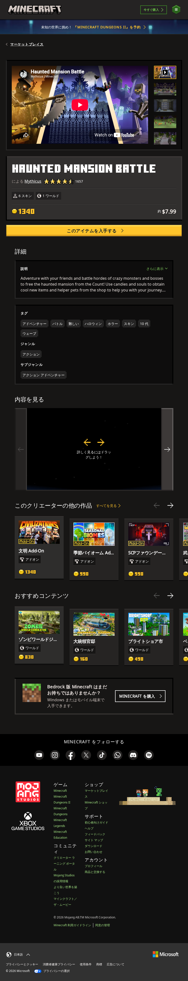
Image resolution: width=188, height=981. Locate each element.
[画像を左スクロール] (21, 449)
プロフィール (93, 866)
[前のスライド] (157, 505)
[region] (94, 449)
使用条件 (86, 964)
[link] (39, 755)
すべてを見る (106, 505)
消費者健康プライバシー (59, 964)
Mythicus (32, 181)
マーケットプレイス (27, 44)
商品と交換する (95, 872)
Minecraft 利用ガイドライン (72, 925)
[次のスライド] (170, 505)
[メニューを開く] (176, 10)
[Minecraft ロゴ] (34, 9)
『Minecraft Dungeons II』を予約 (107, 27)
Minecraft (60, 791)
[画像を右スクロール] (167, 449)
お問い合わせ (93, 852)
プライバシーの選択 (56, 971)
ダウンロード (93, 846)
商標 (99, 964)
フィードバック (95, 834)
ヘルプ (89, 828)
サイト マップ (94, 840)
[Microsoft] (165, 954)
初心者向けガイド (96, 822)
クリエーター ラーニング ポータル (64, 863)
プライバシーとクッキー (22, 964)
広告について (115, 964)
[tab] (165, 72)
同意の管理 (102, 925)
